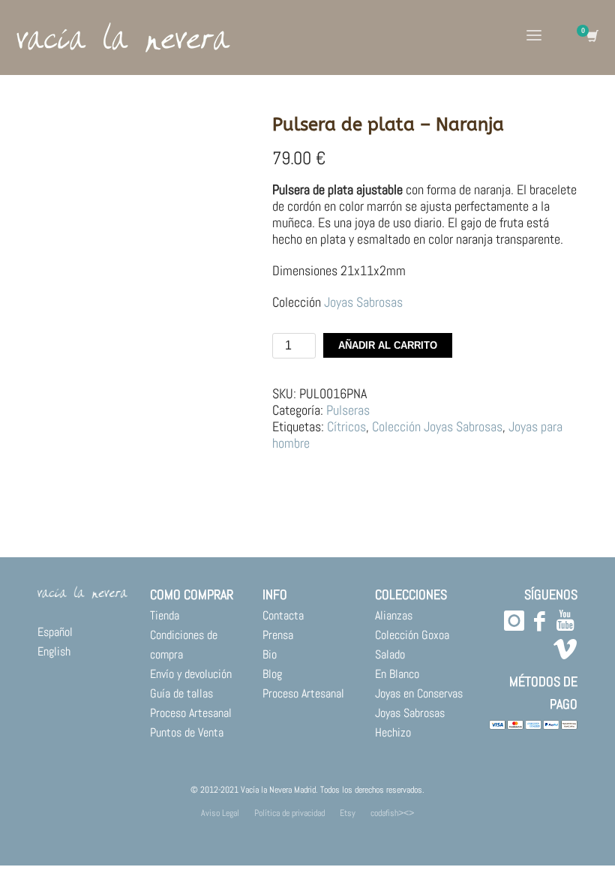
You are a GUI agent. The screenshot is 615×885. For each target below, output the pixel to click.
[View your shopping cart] (591, 37)
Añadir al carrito (387, 345)
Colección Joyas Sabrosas (437, 426)
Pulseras (348, 409)
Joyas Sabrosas (363, 301)
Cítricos (346, 426)
